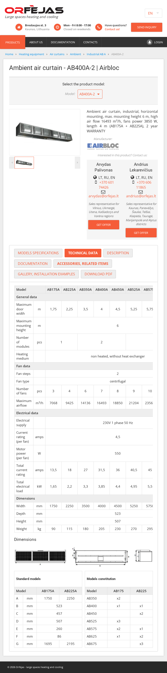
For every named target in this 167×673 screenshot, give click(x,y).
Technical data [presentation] (83, 253)
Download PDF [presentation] (98, 274)
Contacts (90, 42)
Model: (70, 93)
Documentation (63, 42)
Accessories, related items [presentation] (82, 263)
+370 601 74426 (106, 184)
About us (36, 42)
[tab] (38, 253)
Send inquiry (146, 27)
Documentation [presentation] (33, 263)
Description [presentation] (118, 253)
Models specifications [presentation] (38, 253)
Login (158, 42)
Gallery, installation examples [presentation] (46, 274)
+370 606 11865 (143, 184)
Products (12, 42)
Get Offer (104, 225)
